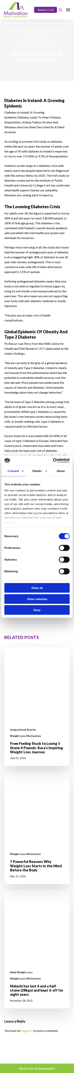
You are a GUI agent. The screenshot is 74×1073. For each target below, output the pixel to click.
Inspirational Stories (23, 729)
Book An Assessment (37, 1068)
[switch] (64, 548)
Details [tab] (37, 471)
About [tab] (61, 471)
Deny (37, 610)
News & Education (37, 37)
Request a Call (46, 9)
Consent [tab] (13, 471)
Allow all (37, 587)
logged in (27, 1030)
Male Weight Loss (21, 972)
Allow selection (37, 598)
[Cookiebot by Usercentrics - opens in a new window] (53, 460)
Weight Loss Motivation (37, 44)
